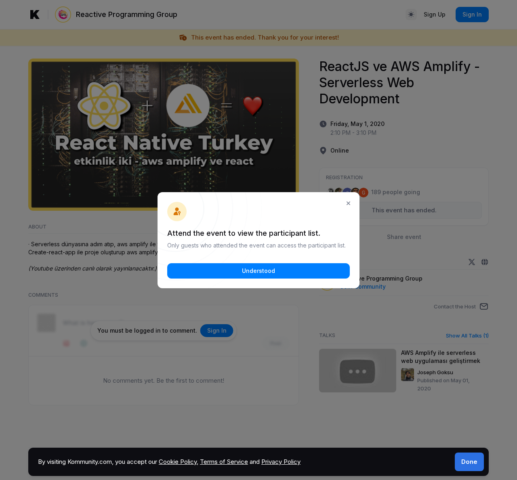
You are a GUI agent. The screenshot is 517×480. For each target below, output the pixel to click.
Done (469, 461)
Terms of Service (224, 461)
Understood (258, 270)
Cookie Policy (178, 461)
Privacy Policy (281, 461)
